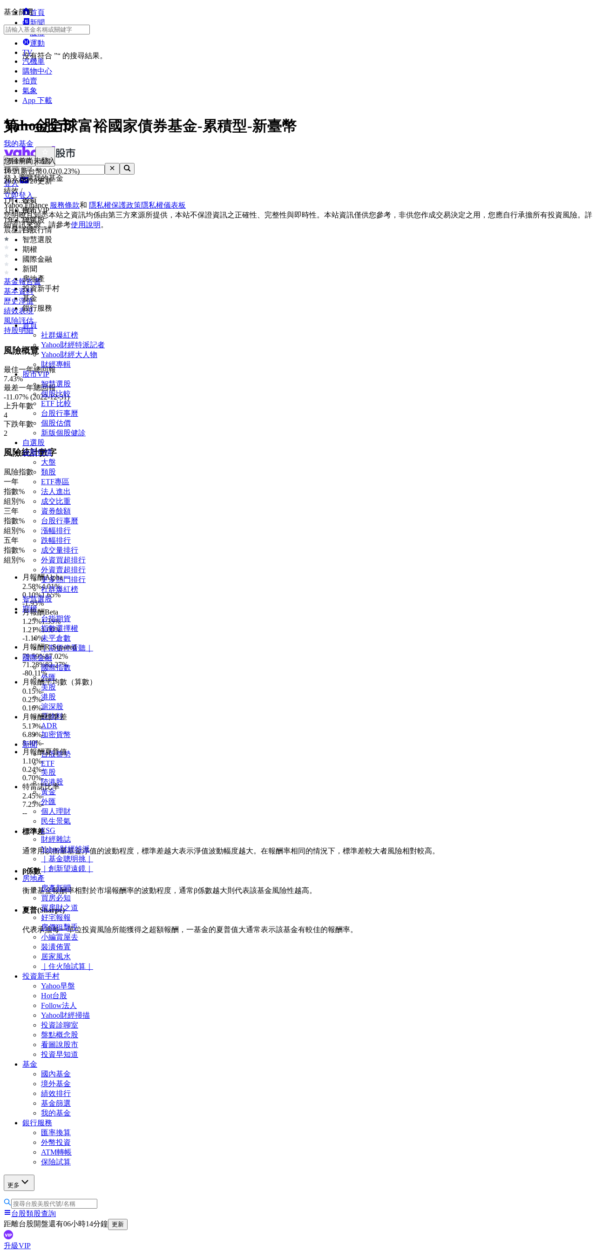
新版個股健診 (63, 433)
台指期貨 (56, 618)
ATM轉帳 (56, 1152)
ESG (48, 830)
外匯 (48, 801)
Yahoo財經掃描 (65, 1015)
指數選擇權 (59, 628)
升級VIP (17, 1246)
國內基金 (56, 1074)
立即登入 (19, 195)
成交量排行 (59, 550)
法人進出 (56, 491)
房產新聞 (56, 888)
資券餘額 (56, 511)
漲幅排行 (56, 530)
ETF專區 (55, 482)
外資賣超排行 (63, 570)
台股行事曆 (59, 413)
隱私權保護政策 (115, 205)
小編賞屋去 (59, 937)
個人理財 (56, 811)
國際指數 (56, 667)
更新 (118, 1224)
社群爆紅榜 (59, 335)
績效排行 (56, 1093)
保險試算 (56, 1162)
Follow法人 (59, 1005)
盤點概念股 (59, 1035)
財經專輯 (56, 364)
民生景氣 (56, 821)
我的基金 (56, 1113)
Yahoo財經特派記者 (73, 345)
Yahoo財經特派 (65, 849)
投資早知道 (59, 1054)
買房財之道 (59, 908)
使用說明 (86, 225)
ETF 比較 (56, 403)
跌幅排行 (56, 540)
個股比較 (56, 394)
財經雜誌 (56, 839)
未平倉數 (56, 638)
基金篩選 (56, 1103)
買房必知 (56, 898)
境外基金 (56, 1084)
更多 (13, 1185)
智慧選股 (56, 384)
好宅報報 (56, 917)
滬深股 (52, 706)
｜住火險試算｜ (67, 966)
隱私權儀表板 (163, 205)
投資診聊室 (59, 1025)
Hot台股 (54, 996)
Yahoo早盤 (58, 986)
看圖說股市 (59, 1044)
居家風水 (56, 956)
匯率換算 (56, 1132)
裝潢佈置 (56, 947)
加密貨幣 (56, 734)
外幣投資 (56, 1142)
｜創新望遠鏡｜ (67, 868)
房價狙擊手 (59, 927)
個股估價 (56, 423)
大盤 (48, 462)
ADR (49, 726)
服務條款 (65, 205)
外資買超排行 (63, 560)
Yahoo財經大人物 (69, 354)
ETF (47, 763)
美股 (48, 772)
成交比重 (56, 501)
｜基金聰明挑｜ (67, 859)
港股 (48, 697)
